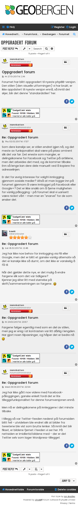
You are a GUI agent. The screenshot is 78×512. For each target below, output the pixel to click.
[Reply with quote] (65, 62)
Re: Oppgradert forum (20, 138)
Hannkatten (17, 59)
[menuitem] (10, 27)
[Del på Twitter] (71, 101)
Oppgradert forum (19, 43)
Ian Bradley (69, 496)
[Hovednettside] (39, 10)
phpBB (38, 499)
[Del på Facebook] (66, 101)
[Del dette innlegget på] (69, 62)
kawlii (12, 231)
